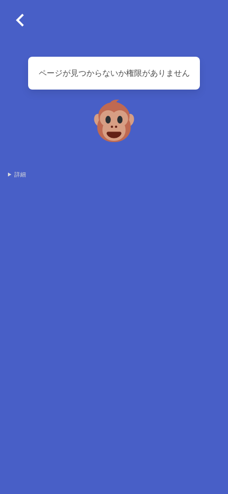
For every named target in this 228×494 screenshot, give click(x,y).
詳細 (20, 174)
